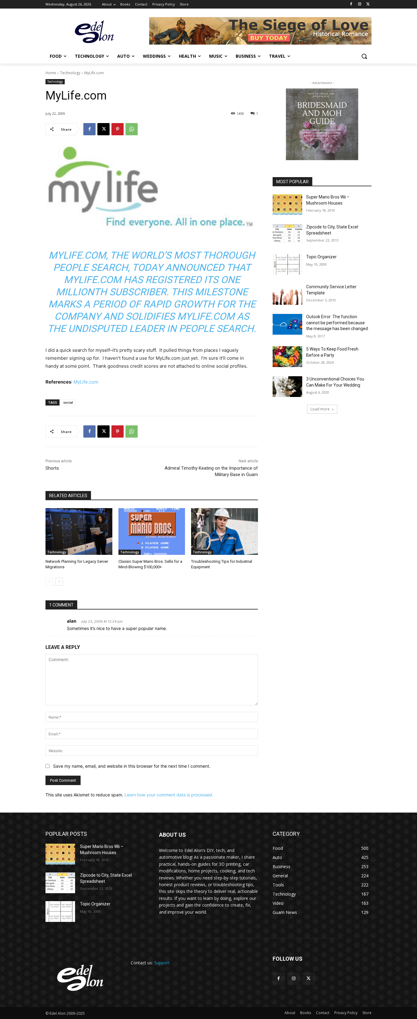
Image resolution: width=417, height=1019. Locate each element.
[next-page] (59, 582)
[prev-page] (49, 582)
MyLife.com (86, 382)
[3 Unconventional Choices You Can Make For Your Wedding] (287, 386)
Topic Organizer (321, 256)
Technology (70, 72)
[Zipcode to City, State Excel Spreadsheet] (287, 234)
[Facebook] (351, 4)
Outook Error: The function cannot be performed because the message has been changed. (337, 322)
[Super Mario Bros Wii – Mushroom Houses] (287, 204)
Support (162, 963)
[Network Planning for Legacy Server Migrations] (78, 531)
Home (50, 72)
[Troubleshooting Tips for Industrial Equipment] (224, 531)
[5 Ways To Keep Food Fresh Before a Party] (287, 356)
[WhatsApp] (131, 129)
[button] (364, 56)
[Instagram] (359, 4)
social (68, 402)
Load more (320, 409)
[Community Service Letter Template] (287, 294)
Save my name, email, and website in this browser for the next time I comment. (131, 766)
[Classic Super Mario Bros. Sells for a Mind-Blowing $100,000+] (151, 531)
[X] (368, 4)
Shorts (52, 468)
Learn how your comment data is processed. (169, 794)
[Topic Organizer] (287, 264)
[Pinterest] (117, 129)
